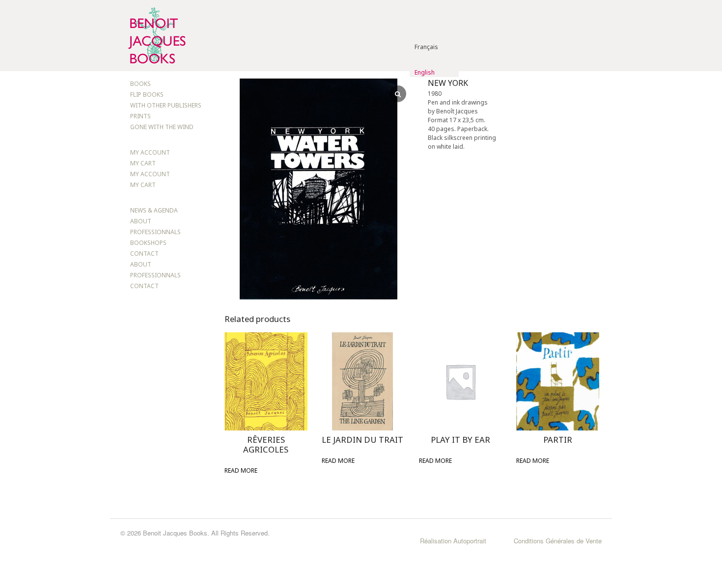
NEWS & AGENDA (154, 210)
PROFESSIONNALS (155, 232)
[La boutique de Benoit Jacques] (156, 66)
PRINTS (140, 116)
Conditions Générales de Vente (558, 540)
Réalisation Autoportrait (453, 540)
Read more (240, 470)
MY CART (143, 163)
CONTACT (144, 253)
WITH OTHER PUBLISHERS (165, 105)
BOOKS (140, 84)
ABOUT (140, 221)
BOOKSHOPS (148, 243)
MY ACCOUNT (150, 152)
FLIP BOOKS (147, 94)
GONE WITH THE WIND (162, 127)
